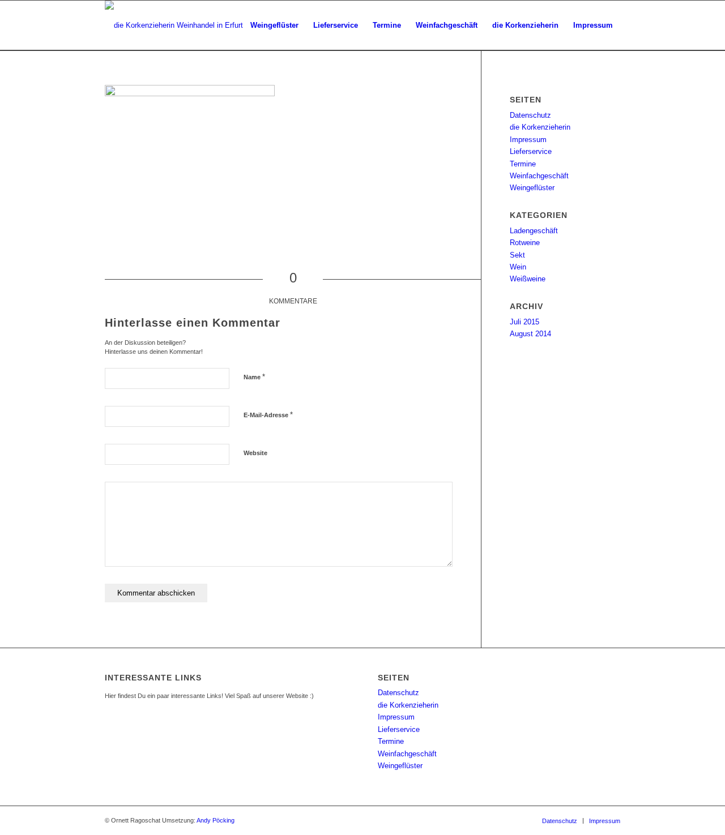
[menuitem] (274, 25)
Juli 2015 (524, 322)
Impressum (528, 139)
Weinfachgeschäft (539, 176)
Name (254, 376)
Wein (518, 267)
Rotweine (525, 242)
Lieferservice (531, 151)
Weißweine (527, 279)
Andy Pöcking (215, 820)
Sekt (517, 255)
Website (255, 452)
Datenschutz (530, 115)
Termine (523, 164)
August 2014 (530, 333)
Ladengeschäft (534, 230)
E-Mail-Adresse (268, 414)
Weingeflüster (532, 187)
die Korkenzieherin (540, 127)
